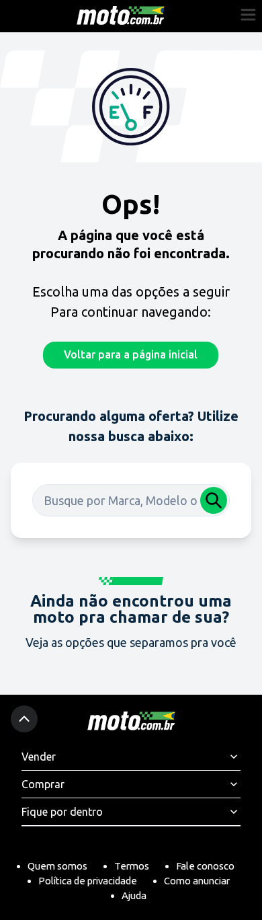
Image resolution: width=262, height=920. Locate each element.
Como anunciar (197, 880)
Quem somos (57, 866)
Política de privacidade (87, 880)
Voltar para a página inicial (131, 354)
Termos (131, 866)
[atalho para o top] (24, 718)
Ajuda (134, 895)
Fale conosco (205, 866)
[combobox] (131, 500)
